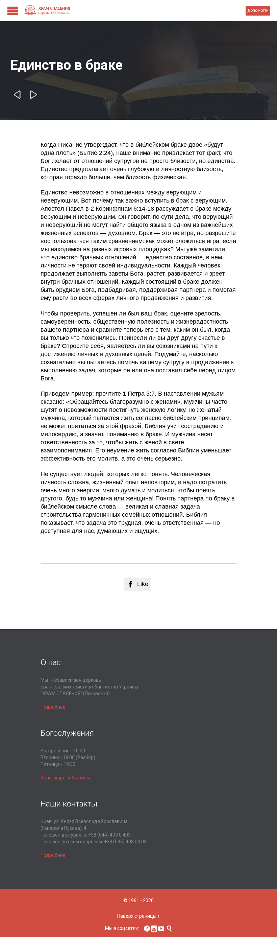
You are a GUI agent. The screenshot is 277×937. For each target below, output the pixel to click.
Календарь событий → (66, 777)
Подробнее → (56, 707)
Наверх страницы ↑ (138, 916)
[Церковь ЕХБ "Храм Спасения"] (135, 10)
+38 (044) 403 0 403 (109, 835)
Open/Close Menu (12, 11)
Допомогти (258, 10)
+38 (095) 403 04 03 (125, 841)
